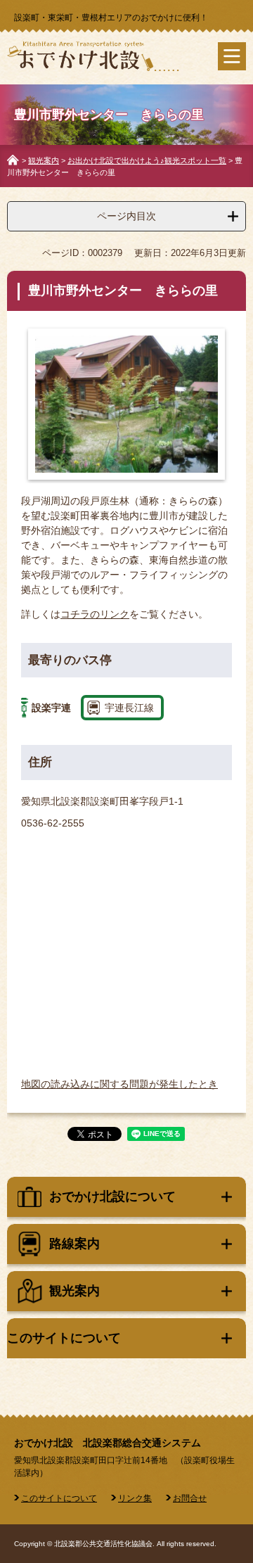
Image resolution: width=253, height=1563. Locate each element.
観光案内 (43, 160)
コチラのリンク (94, 614)
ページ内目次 (126, 216)
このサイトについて (64, 1338)
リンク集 (135, 1498)
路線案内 (74, 1244)
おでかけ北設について (112, 1196)
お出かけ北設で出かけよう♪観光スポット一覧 (146, 160)
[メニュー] (232, 56)
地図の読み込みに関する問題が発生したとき (119, 1084)
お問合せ (190, 1498)
